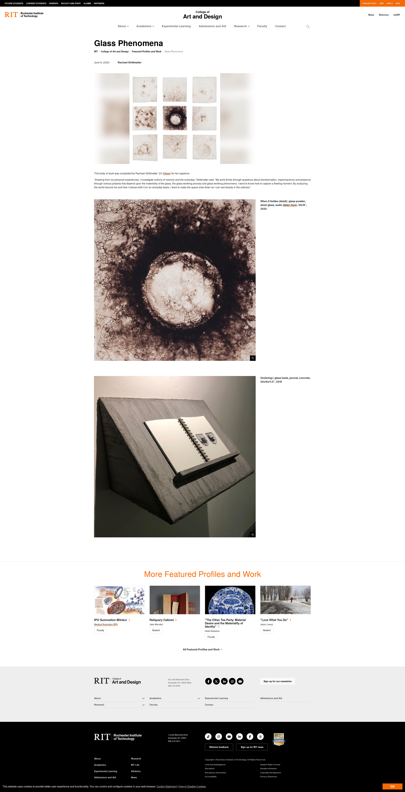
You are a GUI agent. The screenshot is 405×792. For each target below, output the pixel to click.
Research (136, 758)
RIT (96, 51)
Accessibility (211, 776)
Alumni (87, 3)
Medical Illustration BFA (106, 624)
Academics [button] (143, 26)
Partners (99, 3)
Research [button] (240, 26)
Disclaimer (210, 768)
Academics (100, 764)
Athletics (136, 771)
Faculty (262, 26)
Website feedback (219, 747)
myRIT (396, 14)
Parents (53, 3)
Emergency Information (215, 772)
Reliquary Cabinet (162, 619)
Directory (384, 14)
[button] (308, 26)
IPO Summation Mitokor (110, 619)
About (97, 758)
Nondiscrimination (268, 768)
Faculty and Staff (71, 3)
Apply (390, 3)
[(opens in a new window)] (208, 681)
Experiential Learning (176, 26)
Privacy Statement (268, 776)
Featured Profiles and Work (146, 51)
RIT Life (135, 764)
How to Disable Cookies (192, 786)
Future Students (14, 3)
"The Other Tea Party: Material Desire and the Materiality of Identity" (225, 623)
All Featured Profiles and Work (201, 649)
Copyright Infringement (270, 772)
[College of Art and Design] (117, 681)
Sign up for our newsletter (278, 681)
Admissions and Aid (212, 26)
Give (398, 3)
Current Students (36, 3)
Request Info (369, 3)
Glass (166, 173)
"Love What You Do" (274, 619)
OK (392, 786)
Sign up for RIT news (252, 747)
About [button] (122, 26)
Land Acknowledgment (215, 764)
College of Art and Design (115, 51)
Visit (381, 3)
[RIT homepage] (24, 15)
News (371, 14)
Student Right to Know (270, 764)
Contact (280, 26)
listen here (290, 205)
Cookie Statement (167, 786)
